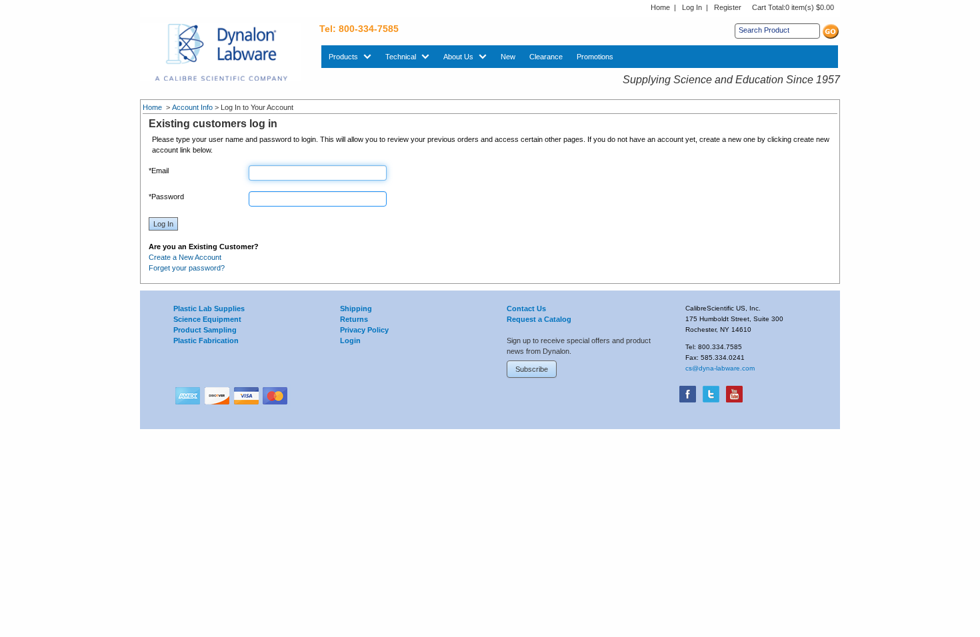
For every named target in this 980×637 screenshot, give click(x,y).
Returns (354, 319)
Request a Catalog (539, 319)
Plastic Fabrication (206, 340)
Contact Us (526, 309)
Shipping (356, 309)
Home (660, 7)
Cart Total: (793, 7)
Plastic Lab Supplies (209, 309)
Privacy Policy (364, 330)
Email (159, 171)
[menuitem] (350, 56)
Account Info (192, 107)
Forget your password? (187, 268)
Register (727, 7)
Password (166, 197)
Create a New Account (185, 257)
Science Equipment (207, 319)
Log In (692, 7)
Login (350, 340)
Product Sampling (205, 330)
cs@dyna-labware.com (720, 368)
